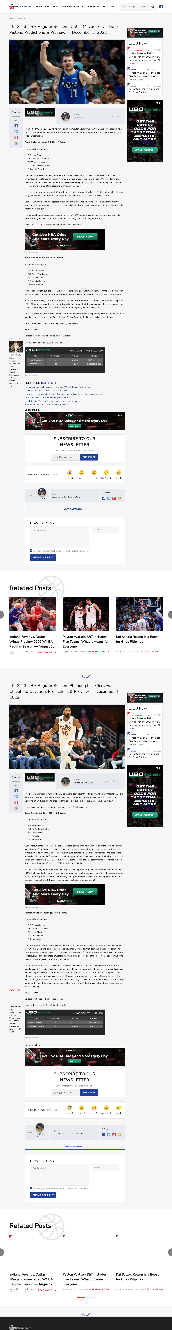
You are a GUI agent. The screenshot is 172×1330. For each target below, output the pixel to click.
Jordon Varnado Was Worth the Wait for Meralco (47, 404)
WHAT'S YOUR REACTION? (43, 474)
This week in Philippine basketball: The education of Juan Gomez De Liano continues (63, 394)
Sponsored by (32, 409)
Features (51, 6)
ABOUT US (108, 6)
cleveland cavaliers (60, 1122)
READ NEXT (14, 339)
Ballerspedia (91, 6)
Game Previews (69, 6)
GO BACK (20, 18)
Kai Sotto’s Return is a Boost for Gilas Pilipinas (46, 390)
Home (39, 6)
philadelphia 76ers (78, 1122)
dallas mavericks (59, 497)
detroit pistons (74, 497)
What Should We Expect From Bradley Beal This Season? (52, 401)
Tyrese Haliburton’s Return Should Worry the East (48, 397)
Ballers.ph (49, 383)
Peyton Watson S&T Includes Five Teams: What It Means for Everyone (58, 387)
